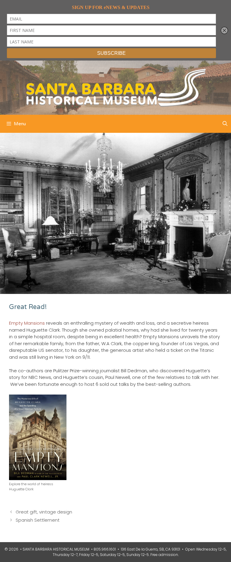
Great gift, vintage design (44, 512)
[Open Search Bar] (225, 124)
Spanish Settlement (38, 520)
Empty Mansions (27, 323)
